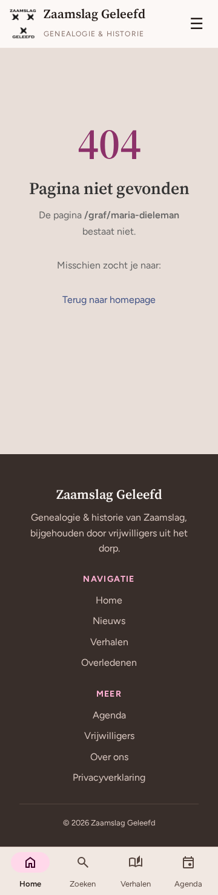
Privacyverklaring (109, 777)
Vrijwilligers (109, 735)
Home (109, 600)
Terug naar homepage (109, 299)
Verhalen (109, 642)
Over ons (109, 757)
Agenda (109, 715)
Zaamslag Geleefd (109, 494)
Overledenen (109, 662)
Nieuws (109, 620)
